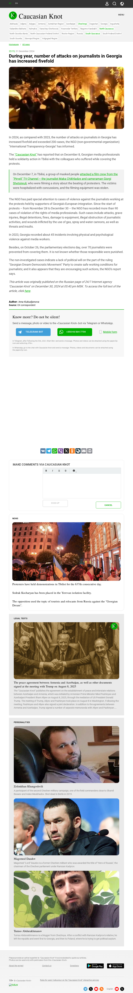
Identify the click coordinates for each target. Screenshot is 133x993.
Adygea (32, 24)
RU (10, 3)
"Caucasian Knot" (26, 154)
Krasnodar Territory (69, 28)
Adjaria (23, 24)
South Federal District (112, 33)
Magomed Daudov (25, 859)
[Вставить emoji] (74, 470)
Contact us (46, 966)
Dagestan (93, 24)
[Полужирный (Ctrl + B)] (46, 470)
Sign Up (55, 503)
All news (26, 44)
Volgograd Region (49, 38)
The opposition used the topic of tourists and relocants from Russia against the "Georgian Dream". (65, 603)
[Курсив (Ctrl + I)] (52, 470)
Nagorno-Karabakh (88, 28)
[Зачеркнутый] (65, 470)
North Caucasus (106, 28)
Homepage (14, 44)
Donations (74, 966)
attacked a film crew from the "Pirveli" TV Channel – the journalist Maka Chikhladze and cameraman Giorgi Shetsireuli (65, 178)
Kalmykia (33, 28)
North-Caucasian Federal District (44, 33)
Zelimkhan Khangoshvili (28, 786)
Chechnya (82, 24)
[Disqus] (66, 406)
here (27, 291)
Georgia (104, 24)
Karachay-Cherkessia (49, 28)
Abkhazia (14, 24)
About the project (16, 966)
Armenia (41, 24)
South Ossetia (16, 38)
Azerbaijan (70, 24)
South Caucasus (92, 33)
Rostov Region (68, 33)
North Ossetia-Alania (19, 33)
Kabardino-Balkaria (18, 28)
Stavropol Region (32, 38)
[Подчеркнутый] (59, 470)
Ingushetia (115, 24)
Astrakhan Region (56, 24)
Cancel (108, 505)
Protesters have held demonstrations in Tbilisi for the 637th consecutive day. (57, 584)
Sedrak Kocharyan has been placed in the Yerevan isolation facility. (52, 593)
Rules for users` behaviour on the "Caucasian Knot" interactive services (69, 980)
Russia (80, 33)
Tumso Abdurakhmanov (28, 931)
